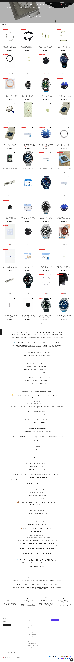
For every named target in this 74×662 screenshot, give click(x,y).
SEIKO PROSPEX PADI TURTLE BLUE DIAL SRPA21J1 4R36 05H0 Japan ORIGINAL (64, 120)
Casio (37, 580)
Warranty (30, 647)
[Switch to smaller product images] (3, 24)
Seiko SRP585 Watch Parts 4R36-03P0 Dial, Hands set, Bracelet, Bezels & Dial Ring (46, 218)
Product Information (32, 634)
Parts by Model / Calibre (21, 7)
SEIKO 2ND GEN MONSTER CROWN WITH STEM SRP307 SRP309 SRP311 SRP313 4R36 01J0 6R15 (46, 267)
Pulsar (23, 580)
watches (45, 345)
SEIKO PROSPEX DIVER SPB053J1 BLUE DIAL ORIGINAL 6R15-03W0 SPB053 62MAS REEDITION (46, 145)
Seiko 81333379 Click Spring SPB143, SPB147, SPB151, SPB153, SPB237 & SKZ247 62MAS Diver (46, 291)
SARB (24, 569)
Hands (22, 358)
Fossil (31, 580)
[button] (21, 652)
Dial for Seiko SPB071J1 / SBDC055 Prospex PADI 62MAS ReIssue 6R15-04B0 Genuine (64, 96)
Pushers (26, 386)
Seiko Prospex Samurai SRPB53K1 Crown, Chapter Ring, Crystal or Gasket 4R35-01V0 (64, 72)
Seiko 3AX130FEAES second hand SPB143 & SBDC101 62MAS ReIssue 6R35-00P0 (64, 194)
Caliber (35, 510)
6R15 (31, 566)
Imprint (29, 648)
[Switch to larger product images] (2, 24)
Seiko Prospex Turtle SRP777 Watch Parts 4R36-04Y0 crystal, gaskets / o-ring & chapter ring (28, 96)
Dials (25, 352)
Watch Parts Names (32, 643)
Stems (30, 366)
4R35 (33, 566)
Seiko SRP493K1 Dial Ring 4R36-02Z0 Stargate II (28, 169)
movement (47, 366)
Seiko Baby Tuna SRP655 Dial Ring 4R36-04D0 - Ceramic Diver (28, 291)
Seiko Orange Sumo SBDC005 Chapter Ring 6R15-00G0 (10, 96)
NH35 (36, 566)
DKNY (44, 580)
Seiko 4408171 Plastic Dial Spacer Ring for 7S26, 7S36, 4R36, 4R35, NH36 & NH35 (9, 72)
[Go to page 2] (45, 323)
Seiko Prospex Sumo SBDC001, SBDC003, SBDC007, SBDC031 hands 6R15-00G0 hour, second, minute (46, 47)
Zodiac (46, 580)
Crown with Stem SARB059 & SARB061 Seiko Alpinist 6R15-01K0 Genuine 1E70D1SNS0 (46, 120)
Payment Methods (31, 625)
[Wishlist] (68, 4)
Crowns (26, 366)
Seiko (10, 69)
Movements (22, 372)
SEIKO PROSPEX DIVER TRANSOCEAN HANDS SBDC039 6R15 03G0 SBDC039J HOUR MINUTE (28, 120)
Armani (34, 580)
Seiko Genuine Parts (32, 636)
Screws (22, 386)
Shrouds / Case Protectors (30, 374)
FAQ (29, 641)
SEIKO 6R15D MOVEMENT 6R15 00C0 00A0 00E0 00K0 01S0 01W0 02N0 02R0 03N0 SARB (10, 120)
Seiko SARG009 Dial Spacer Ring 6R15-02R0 (28, 267)
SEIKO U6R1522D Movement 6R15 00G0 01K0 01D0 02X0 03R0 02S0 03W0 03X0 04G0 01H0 (10, 169)
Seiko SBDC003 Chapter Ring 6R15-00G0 (64, 316)
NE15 (38, 566)
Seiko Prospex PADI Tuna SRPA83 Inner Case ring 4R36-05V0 (46, 194)
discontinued (40, 540)
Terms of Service (31, 631)
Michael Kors (51, 580)
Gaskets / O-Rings (28, 380)
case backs (52, 479)
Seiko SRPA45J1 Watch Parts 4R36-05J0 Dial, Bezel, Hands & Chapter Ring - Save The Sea (64, 243)
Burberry (40, 580)
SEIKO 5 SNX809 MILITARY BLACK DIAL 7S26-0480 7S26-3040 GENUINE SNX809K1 (10, 218)
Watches (40, 7)
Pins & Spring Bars (29, 383)
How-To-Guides (31, 639)
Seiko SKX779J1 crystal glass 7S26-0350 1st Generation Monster (28, 194)
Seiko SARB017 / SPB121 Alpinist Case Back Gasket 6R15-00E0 (46, 96)
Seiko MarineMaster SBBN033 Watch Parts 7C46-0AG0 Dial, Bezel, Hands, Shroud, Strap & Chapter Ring (46, 316)
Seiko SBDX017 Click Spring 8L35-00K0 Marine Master (9, 47)
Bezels (24, 355)
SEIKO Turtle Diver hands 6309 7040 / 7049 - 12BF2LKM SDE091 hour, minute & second (64, 47)
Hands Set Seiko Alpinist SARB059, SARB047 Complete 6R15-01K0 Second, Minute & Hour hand (28, 72)
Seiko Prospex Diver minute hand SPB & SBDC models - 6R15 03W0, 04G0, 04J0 (10, 316)
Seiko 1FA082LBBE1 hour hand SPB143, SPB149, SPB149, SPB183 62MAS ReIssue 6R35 (10, 194)
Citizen (49, 337)
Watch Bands (33, 7)
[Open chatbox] (71, 659)
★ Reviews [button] (0, 332)
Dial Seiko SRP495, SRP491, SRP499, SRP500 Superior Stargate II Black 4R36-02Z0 (46, 72)
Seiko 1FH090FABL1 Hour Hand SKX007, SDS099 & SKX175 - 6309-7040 (10, 267)
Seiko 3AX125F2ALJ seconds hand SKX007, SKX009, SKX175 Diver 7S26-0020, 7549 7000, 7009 (28, 145)
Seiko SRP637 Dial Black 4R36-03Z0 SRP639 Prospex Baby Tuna (28, 243)
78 (41, 323)
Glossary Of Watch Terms (33, 645)
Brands (55, 7)
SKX (27, 569)
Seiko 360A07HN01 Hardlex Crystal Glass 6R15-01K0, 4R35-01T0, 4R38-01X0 (64, 291)
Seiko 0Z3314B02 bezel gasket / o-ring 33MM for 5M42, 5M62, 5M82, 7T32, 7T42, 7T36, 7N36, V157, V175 (28, 218)
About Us (30, 627)
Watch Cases (27, 363)
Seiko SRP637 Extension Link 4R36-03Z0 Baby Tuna (46, 242)
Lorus (26, 580)
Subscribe (6, 624)
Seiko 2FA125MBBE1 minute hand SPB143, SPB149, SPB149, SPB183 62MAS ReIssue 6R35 (46, 169)
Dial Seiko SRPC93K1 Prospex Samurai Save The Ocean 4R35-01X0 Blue (64, 218)
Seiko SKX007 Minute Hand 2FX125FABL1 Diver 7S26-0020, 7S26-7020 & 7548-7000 (10, 243)
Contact (29, 629)
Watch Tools (48, 7)
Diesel (28, 580)
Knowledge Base (63, 7)
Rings (31, 360)
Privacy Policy (31, 632)
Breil (20, 580)
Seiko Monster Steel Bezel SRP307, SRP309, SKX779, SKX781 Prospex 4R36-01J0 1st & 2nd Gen (64, 145)
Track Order (30, 623)
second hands (37, 358)
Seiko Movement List (32, 638)
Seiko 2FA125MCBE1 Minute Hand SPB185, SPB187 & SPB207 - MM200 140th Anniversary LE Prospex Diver (10, 291)
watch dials (47, 352)
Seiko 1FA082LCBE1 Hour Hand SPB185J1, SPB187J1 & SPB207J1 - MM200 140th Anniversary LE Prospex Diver (64, 267)
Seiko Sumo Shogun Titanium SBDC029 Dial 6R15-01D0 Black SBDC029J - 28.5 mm (64, 169)
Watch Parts (10, 7)
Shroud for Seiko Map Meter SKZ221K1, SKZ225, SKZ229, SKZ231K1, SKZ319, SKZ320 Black (28, 47)
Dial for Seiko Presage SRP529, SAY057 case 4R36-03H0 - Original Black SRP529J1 (28, 316)
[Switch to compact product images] (5, 24)
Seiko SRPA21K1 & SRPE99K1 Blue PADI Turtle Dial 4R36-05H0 (10, 145)
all (20, 506)
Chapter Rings (24, 360)
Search (29, 617)
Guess (55, 580)
